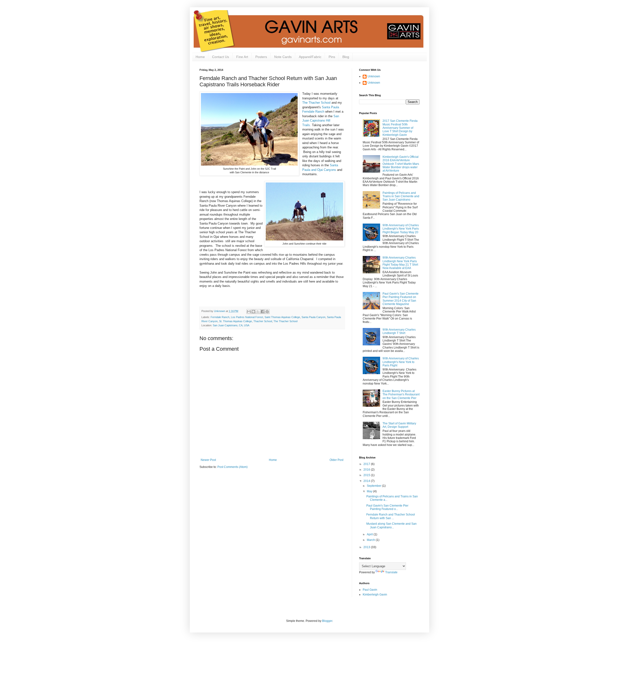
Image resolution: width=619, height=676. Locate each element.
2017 (367, 464)
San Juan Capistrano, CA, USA (231, 325)
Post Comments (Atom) (232, 467)
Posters (261, 57)
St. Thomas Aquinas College (235, 321)
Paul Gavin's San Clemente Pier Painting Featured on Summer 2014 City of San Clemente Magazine (401, 299)
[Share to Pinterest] (267, 311)
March (371, 540)
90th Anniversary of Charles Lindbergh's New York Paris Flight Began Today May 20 (401, 229)
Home (200, 57)
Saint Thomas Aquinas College (282, 317)
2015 (367, 475)
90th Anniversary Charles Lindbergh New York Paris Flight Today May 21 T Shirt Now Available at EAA (400, 263)
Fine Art (242, 57)
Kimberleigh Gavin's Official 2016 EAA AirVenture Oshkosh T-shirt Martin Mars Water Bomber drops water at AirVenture (401, 164)
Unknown (374, 76)
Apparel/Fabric (310, 57)
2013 (367, 547)
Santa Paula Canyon (313, 317)
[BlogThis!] (253, 311)
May (370, 491)
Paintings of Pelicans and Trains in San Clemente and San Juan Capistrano (401, 196)
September (374, 485)
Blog (345, 57)
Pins (332, 57)
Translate (391, 572)
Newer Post (208, 460)
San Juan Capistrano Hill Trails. (320, 120)
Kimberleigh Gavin (375, 594)
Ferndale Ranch (220, 317)
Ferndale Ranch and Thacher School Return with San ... (390, 516)
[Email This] (248, 311)
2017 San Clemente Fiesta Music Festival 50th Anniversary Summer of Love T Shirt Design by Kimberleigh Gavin (400, 128)
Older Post (336, 460)
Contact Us (220, 57)
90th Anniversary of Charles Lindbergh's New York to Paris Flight (401, 362)
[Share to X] (258, 311)
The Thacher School (317, 102)
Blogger (327, 621)
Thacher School (262, 321)
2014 (367, 481)
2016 (367, 469)
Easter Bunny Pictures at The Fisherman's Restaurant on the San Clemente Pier (401, 394)
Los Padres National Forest (247, 317)
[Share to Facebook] (262, 311)
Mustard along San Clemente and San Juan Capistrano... (391, 525)
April (370, 534)
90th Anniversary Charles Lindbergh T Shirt (399, 331)
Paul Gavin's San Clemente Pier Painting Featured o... (387, 507)
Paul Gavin (370, 589)
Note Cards (283, 57)
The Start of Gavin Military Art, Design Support (399, 425)
